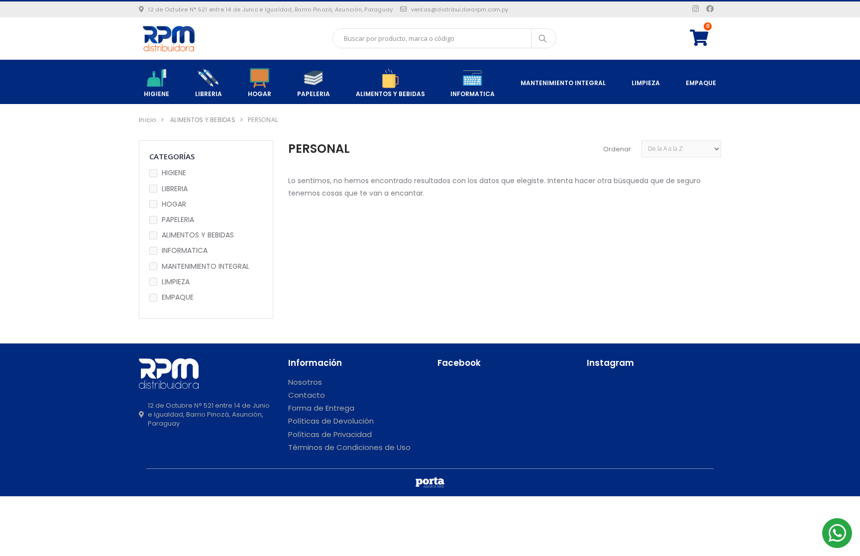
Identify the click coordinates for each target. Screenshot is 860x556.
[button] (705, 38)
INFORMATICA (472, 94)
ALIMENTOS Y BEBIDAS (390, 94)
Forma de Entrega (321, 408)
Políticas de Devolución (331, 421)
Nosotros (305, 382)
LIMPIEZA (646, 83)
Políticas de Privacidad (330, 434)
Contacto (306, 395)
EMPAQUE (701, 83)
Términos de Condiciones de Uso (349, 447)
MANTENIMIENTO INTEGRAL (563, 83)
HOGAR (259, 94)
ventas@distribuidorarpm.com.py (459, 9)
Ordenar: (618, 149)
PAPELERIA (313, 94)
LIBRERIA (208, 94)
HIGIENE (156, 94)
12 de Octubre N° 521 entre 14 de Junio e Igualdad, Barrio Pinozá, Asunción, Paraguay (270, 9)
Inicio (147, 119)
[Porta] (430, 482)
